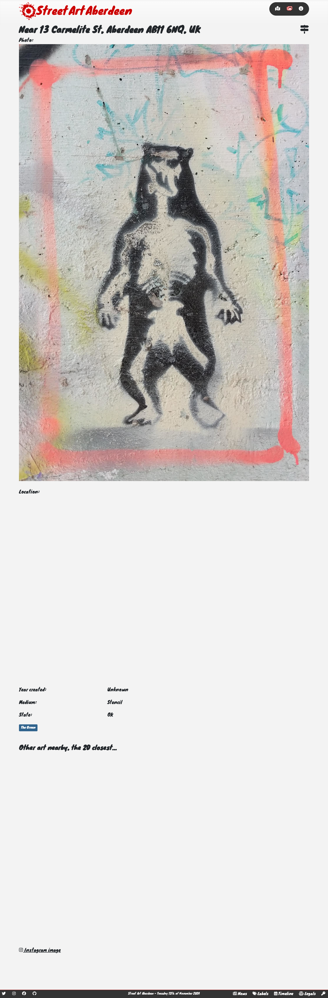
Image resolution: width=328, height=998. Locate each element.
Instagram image (42, 950)
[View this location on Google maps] (304, 30)
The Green (28, 727)
